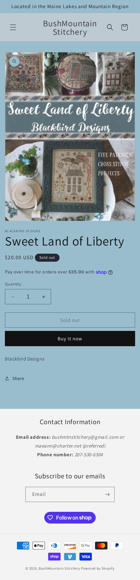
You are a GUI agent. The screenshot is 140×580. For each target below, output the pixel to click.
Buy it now (70, 338)
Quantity (13, 284)
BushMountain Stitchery (59, 568)
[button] (13, 27)
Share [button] (18, 378)
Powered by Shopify (98, 568)
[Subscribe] (107, 494)
